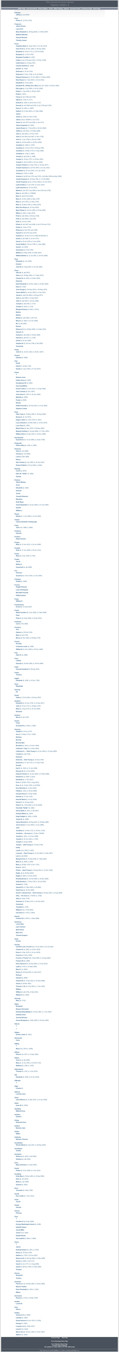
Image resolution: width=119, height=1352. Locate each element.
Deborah (19, 71)
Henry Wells (20, 811)
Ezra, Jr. (18, 785)
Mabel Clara (20, 428)
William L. (19, 510)
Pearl (18, 867)
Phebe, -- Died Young (23, 870)
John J (18, 527)
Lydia (18, 966)
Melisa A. (19, 564)
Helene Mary (20, 445)
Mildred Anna (20, 1111)
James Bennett (21, 822)
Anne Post (19, 49)
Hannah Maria (21, 799)
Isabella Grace (21, 1014)
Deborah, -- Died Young (24, 760)
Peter (18, 216)
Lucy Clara (20, 425)
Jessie (18, 1201)
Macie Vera (20, 1332)
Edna (18, 952)
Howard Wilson (21, 813)
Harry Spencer (21, 963)
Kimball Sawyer (21, 1250)
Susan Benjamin (22, 1020)
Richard (18, 975)
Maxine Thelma (21, 1286)
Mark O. (18, 861)
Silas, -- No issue (22, 896)
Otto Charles (20, 462)
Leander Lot (20, 1326)
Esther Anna (20, 380)
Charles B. (19, 278)
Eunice (18, 941)
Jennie (18, 295)
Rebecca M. (20, 1258)
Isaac (18, 287)
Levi (17, 856)
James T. (19, 1233)
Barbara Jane (20, 1128)
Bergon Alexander (22, 1009)
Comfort (19, 754)
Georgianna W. (21, 383)
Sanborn (19, 236)
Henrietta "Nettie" (22, 808)
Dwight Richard (21, 587)
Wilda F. (18, 1335)
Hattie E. (19, 111)
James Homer (21, 26)
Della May (19, 1176)
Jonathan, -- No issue (23, 833)
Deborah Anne (21, 1122)
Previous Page (87, 8)
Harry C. (19, 108)
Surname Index (75, 8)
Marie (18, 1182)
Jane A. (18, 1060)
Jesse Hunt (20, 825)
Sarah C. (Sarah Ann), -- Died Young (28, 893)
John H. (18, 352)
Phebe (18, 20)
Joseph (18, 156)
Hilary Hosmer (21, 539)
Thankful (19, 907)
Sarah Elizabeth (21, 505)
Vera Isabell (20, 1238)
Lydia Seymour (21, 187)
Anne (18, 485)
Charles (18, 454)
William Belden (21, 255)
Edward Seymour (22, 77)
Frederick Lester (21, 646)
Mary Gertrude (21, 1165)
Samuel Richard (21, 37)
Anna (18, 1040)
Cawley (18, 660)
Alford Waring (21, 482)
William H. (19, 601)
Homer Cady (20, 388)
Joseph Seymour (22, 168)
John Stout (20, 394)
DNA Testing (58, 8)
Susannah (19, 250)
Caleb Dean (20, 63)
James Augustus (22, 125)
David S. (19, 1116)
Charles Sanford (21, 66)
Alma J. (18, 275)
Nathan (18, 1255)
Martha (18, 190)
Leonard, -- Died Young (24, 853)
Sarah (18, 238)
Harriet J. (19, 802)
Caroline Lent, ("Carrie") (24, 946)
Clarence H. (20, 1315)
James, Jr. (19, 119)
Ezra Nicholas (21, 788)
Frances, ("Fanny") (22, 958)
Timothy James (21, 40)
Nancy (18, 459)
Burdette (19, 745)
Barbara (19, 737)
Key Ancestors (32, 8)
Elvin (17, 1179)
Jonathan (19, 145)
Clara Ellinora (20, 1099)
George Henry (21, 794)
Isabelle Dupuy (21, 1227)
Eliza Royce (20, 80)
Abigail (18, 731)
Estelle (18, 581)
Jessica (18, 1278)
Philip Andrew (21, 595)
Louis (18, 456)
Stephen (19, 1159)
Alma (18, 451)
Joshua (18, 173)
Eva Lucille (20, 1196)
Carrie (18, 471)
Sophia (18, 507)
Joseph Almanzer (22, 496)
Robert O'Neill (21, 465)
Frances (19, 955)
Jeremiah (19, 1190)
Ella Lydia (19, 88)
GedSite (56, 1350)
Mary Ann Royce (22, 207)
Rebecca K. (20, 329)
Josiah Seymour (21, 179)
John (18, 134)
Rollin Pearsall (21, 405)
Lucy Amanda (21, 423)
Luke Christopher (22, 590)
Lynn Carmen (20, 927)
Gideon (18, 632)
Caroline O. (20, 1221)
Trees (51, 8)
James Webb (20, 292)
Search (66, 8)
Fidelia (18, 791)
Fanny (18, 97)
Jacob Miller (20, 1230)
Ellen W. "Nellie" (21, 473)
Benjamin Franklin (22, 57)
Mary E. (18, 321)
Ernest (18, 607)
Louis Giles (20, 924)
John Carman (20, 391)
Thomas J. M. (20, 986)
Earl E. (18, 768)
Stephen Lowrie (21, 408)
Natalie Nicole (21, 1235)
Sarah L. (19, 247)
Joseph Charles (21, 165)
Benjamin (19, 51)
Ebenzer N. (20, 771)
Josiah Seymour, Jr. (23, 182)
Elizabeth (19, 83)
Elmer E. (19, 1054)
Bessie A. (19, 417)
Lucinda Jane (20, 1094)
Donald (18, 765)
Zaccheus (19, 912)
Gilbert (18, 100)
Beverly (18, 740)
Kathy (18, 847)
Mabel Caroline (21, 612)
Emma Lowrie (20, 1034)
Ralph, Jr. (19, 873)
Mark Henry (20, 930)
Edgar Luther (20, 420)
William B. (19, 649)
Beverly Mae (20, 743)
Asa (17, 734)
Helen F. (18, 805)
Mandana (19, 499)
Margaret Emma (21, 309)
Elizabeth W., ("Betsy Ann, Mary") (27, 85)
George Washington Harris (25, 1224)
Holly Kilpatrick (62, 1345)
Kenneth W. (20, 726)
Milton (18, 213)
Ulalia (18, 697)
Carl (17, 624)
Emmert (18, 264)
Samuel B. (19, 887)
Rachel (18, 326)
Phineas (19, 1213)
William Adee (20, 434)
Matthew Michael (22, 34)
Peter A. (18, 618)
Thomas (19, 675)
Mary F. (18, 1048)
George (18, 476)
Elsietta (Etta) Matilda (23, 1012)
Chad (18, 723)
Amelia (18, 1150)
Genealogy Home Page (61, 1341)
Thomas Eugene (22, 935)
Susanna (19, 575)
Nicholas (19, 711)
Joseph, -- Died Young (24, 845)
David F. (18, 68)
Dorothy (19, 643)
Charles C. (19, 1088)
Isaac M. (19, 1105)
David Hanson (21, 1320)
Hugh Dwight (20, 816)
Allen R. (18, 655)
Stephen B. (20, 343)
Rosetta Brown (21, 879)
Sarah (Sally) (20, 244)
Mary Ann (19, 932)
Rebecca (19, 230)
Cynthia (18, 1318)
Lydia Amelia (20, 185)
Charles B (19, 918)
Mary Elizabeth (21, 32)
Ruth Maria (20, 502)
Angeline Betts (21, 46)
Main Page (21, 8)
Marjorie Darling (21, 431)
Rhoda (18, 403)
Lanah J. (19, 850)
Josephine (19, 170)
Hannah (18, 102)
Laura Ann (19, 29)
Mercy (18, 638)
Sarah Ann (19, 890)
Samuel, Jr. (20, 332)
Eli (17, 692)
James (18, 114)
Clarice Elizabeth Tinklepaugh (26, 522)
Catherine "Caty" (22, 748)
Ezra (17, 782)
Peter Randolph (21, 1289)
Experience (20, 439)
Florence (19, 573)
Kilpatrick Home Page (61, 1344)
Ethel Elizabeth (21, 284)
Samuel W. (19, 981)
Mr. (17, 323)
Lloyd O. (19, 1329)
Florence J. (20, 1284)
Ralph (18, 876)
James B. (19, 819)
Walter (18, 1133)
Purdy (18, 400)
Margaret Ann (20, 859)
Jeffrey (18, 15)
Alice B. (18, 272)
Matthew (19, 1065)
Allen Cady (20, 414)
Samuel (18, 233)
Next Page (96, 8)
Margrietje (19, 686)
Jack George (20, 289)
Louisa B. (19, 1303)
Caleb (18, 60)
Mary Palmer (20, 210)
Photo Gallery (43, 8)
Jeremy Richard (21, 1017)
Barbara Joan (20, 377)
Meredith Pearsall (22, 592)
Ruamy (18, 1298)
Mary (17, 193)
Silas (17, 898)
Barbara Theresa (22, 1139)
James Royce (20, 128)
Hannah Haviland (22, 669)
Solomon (19, 901)
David (18, 363)
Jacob (18, 493)
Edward (18, 357)
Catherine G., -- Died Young (25, 751)
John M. (18, 267)
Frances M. (20, 961)
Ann (17, 629)
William (18, 253)
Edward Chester (21, 774)
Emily (18, 91)
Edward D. (19, 776)
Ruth (17, 550)
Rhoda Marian (21, 1145)
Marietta (18, 397)
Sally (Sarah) (20, 881)
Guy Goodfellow (21, 386)
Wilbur (18, 1292)
